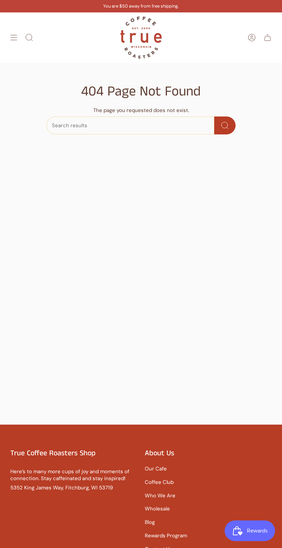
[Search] (225, 125)
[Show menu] (14, 38)
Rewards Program (166, 535)
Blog (150, 522)
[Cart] (267, 38)
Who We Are (160, 495)
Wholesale (157, 508)
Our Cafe (156, 468)
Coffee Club (159, 482)
